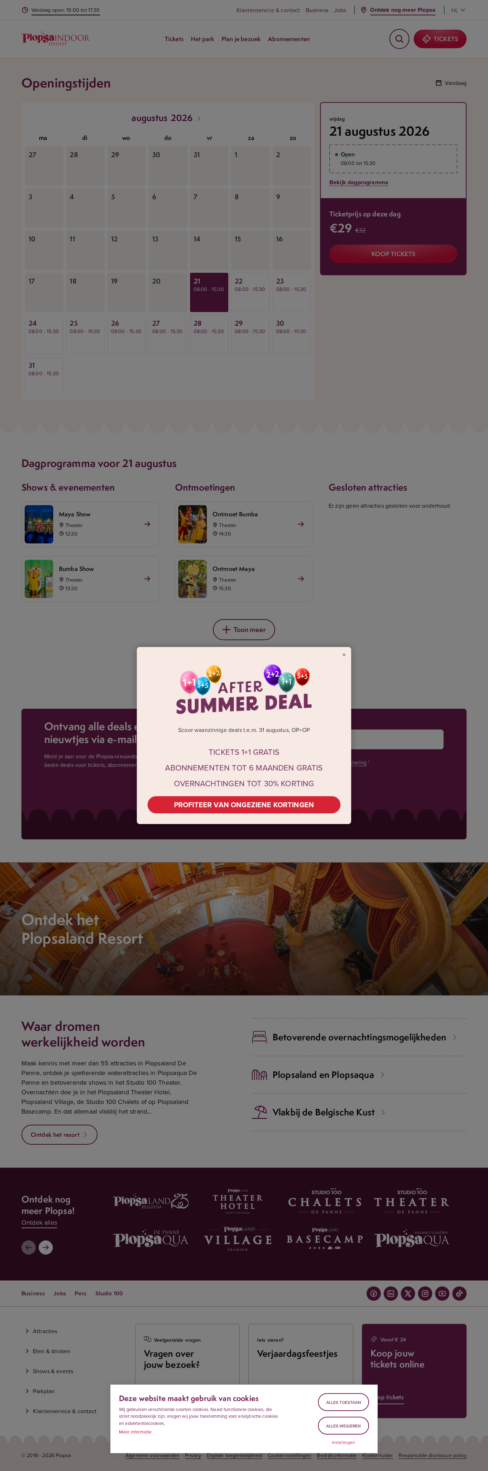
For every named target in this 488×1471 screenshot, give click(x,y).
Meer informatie (135, 1432)
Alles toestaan (343, 1402)
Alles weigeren (343, 1426)
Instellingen (343, 1442)
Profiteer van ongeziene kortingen (244, 804)
